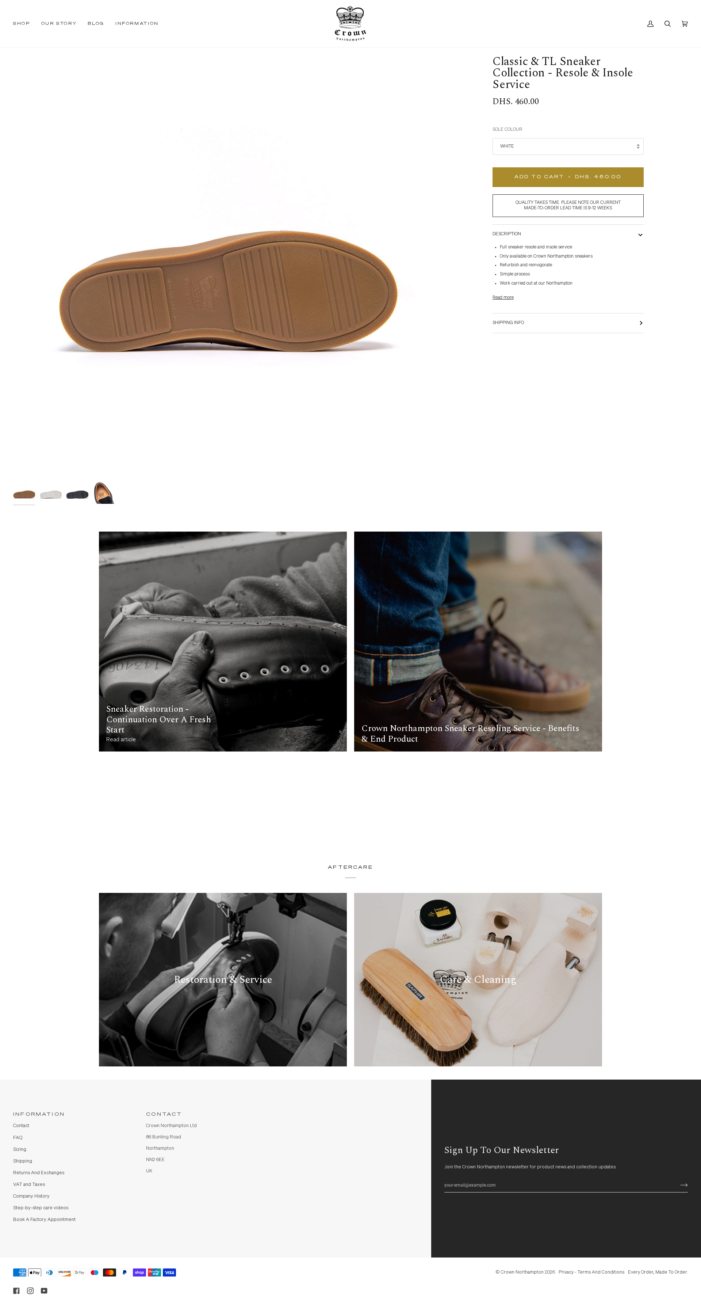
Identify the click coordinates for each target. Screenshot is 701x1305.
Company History (31, 1196)
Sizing (19, 1149)
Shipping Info (508, 322)
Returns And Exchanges (38, 1173)
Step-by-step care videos (40, 1208)
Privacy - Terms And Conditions (591, 1272)
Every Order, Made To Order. (658, 1272)
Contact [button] (164, 1114)
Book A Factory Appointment (44, 1219)
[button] (24, 23)
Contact (21, 1125)
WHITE (507, 146)
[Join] (678, 1185)
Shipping (22, 1161)
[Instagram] (30, 1290)
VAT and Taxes (29, 1184)
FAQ (17, 1137)
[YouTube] (44, 1290)
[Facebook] (16, 1290)
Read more (503, 297)
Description (507, 234)
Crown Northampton (522, 1272)
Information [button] (39, 1114)
